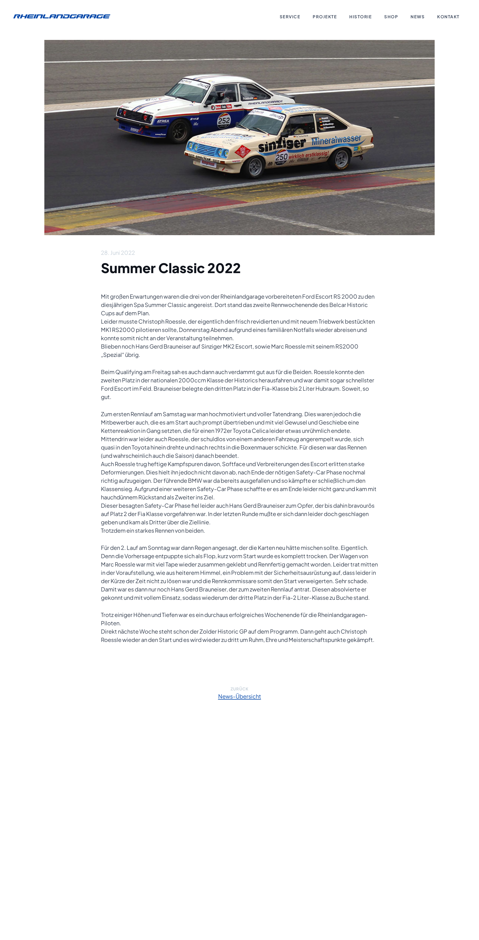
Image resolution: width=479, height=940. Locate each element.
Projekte (325, 16)
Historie (360, 16)
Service (290, 16)
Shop (391, 16)
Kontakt (448, 16)
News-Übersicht (239, 696)
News (418, 16)
